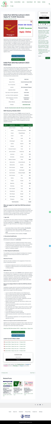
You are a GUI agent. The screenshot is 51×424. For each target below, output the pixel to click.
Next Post (32, 372)
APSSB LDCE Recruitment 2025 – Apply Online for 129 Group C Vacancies (18, 390)
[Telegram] (50, 246)
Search (39, 56)
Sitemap (40, 411)
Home (11, 2)
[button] (49, 4)
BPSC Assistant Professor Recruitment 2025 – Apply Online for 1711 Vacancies (43, 46)
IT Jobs (11, 6)
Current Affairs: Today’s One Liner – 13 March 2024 (15, 344)
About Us (15, 411)
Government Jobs (26, 104)
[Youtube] (50, 280)
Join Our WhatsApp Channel (17, 59)
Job (3, 395)
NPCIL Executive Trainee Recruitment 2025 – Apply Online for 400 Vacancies (43, 42)
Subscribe (18, 359)
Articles (43, 2)
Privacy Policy (28, 411)
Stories (39, 2)
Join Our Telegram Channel (17, 56)
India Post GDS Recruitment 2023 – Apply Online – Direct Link (18, 328)
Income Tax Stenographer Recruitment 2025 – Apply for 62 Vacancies (28, 390)
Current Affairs (17, 2)
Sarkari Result (29, 2)
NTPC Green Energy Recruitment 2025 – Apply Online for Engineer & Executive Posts (7, 390)
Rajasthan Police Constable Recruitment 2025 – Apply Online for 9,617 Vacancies (43, 32)
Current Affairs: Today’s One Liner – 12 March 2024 (15, 346)
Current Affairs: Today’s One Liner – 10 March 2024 (15, 350)
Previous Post (4, 372)
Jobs (23, 2)
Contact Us (35, 411)
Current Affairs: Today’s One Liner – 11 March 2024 (15, 348)
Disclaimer (21, 411)
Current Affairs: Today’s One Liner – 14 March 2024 (15, 342)
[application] (24, 2)
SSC (35, 2)
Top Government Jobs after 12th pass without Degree (20, 107)
